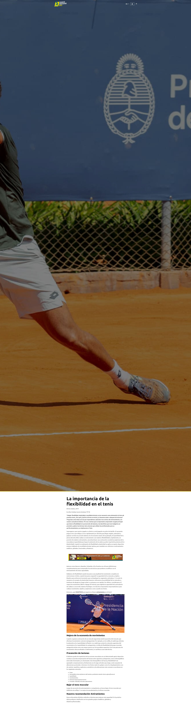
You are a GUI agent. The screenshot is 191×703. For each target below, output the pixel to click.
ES (127, 4)
